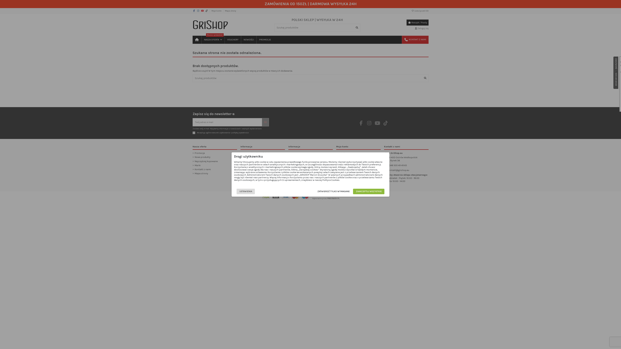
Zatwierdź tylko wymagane (333, 191)
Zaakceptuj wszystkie (369, 191)
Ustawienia (246, 191)
